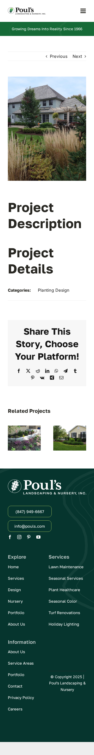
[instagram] (19, 537)
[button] (12, 438)
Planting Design (53, 290)
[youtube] (38, 537)
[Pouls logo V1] (27, 9)
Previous (58, 56)
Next (77, 56)
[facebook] (10, 537)
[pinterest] (29, 537)
